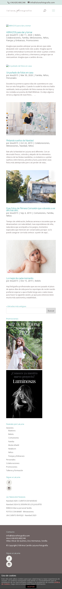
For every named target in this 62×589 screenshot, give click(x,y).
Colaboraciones (13, 37)
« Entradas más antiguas (16, 306)
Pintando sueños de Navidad (19, 140)
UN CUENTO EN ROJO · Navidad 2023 (21, 515)
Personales (11, 78)
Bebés (38, 35)
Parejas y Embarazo (15, 40)
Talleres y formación (14, 470)
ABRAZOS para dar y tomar (19, 32)
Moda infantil (13, 445)
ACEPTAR (31, 587)
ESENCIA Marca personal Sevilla (19, 508)
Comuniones (40, 213)
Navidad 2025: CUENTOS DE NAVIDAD (21, 501)
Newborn (12, 449)
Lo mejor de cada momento (19, 278)
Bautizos (11, 430)
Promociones (32, 40)
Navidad (23, 145)
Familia (25, 37)
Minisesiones (36, 37)
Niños (45, 37)
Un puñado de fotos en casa (19, 72)
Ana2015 (14, 35)
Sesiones (9, 428)
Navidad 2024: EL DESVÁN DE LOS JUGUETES (24, 504)
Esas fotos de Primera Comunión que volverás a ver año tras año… (30, 209)
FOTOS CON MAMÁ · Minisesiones (20, 511)
